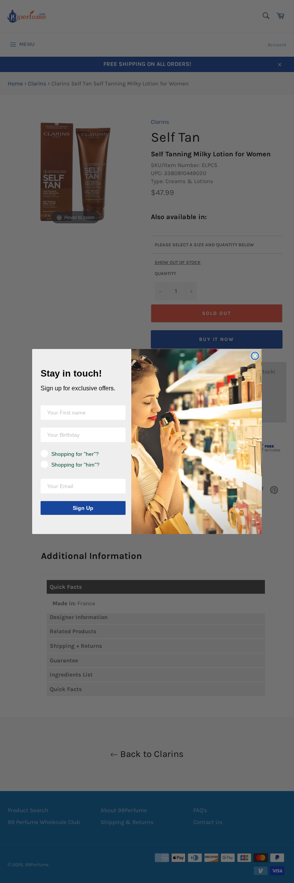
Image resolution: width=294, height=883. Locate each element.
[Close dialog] (255, 356)
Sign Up (83, 508)
